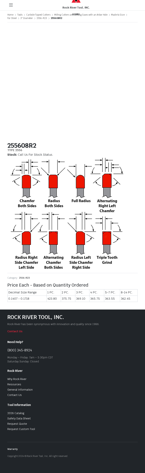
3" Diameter (26, 18)
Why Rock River (16, 379)
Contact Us (14, 331)
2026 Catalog (15, 413)
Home (10, 14)
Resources (14, 384)
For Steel (12, 18)
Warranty (12, 449)
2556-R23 (42, 18)
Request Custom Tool (21, 429)
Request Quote (17, 423)
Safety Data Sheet (19, 418)
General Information (20, 389)
